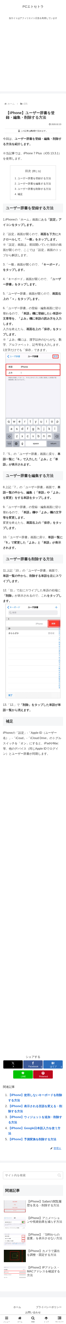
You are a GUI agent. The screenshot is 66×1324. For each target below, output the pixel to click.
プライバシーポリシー (49, 1307)
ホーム (17, 1307)
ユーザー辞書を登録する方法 (34, 178)
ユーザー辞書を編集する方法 (34, 183)
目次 (28, 170)
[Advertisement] (33, 58)
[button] (59, 1175)
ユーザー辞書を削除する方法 (34, 188)
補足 (20, 194)
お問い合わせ (33, 1312)
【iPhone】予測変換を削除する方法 (32, 1139)
